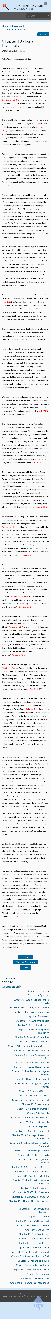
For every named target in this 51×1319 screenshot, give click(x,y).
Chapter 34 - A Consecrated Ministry (30, 1167)
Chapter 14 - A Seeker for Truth (32, 1062)
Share (42, 34)
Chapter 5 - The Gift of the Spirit (32, 1020)
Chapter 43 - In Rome (38, 1216)
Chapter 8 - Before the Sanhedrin (32, 1037)
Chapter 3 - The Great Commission (31, 1011)
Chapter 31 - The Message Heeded (31, 1150)
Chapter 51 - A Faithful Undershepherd (28, 1251)
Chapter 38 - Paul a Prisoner (34, 1188)
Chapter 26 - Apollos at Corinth (32, 1122)
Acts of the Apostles (16, 29)
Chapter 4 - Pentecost (37, 1016)
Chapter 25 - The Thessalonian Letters (29, 1117)
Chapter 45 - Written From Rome (32, 1225)
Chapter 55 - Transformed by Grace (30, 1269)
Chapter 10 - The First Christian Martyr (28, 1046)
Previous (25, 957)
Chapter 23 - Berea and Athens (33, 1108)
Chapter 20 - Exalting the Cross (32, 1095)
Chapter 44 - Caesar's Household (32, 1220)
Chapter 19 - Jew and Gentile (34, 1091)
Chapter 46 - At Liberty (37, 1229)
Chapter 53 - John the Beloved (33, 1260)
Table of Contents (25, 962)
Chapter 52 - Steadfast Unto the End (30, 1256)
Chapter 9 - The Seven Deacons (32, 1041)
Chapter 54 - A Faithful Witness (32, 1265)
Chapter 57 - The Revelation (34, 1278)
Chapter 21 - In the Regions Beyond (30, 1099)
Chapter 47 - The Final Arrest (34, 1234)
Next (25, 967)
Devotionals (18, 26)
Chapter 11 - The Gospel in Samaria (31, 1050)
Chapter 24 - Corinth (38, 1113)
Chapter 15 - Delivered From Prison (31, 1067)
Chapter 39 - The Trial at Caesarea (31, 1192)
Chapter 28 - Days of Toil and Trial (31, 1130)
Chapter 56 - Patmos (38, 1273)
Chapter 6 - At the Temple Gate (33, 1025)
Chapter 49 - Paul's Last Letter (33, 1243)
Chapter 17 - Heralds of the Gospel (31, 1079)
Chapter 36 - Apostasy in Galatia (32, 1175)
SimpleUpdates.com (17, 1296)
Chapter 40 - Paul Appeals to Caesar (30, 1196)
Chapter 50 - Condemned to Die (32, 1247)
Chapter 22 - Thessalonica (35, 1104)
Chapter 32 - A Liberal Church (33, 1155)
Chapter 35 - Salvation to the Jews (31, 1171)
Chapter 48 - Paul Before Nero (33, 1238)
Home (5, 26)
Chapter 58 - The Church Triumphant (29, 1282)
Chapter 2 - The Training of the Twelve (29, 1007)
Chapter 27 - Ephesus (38, 1126)
